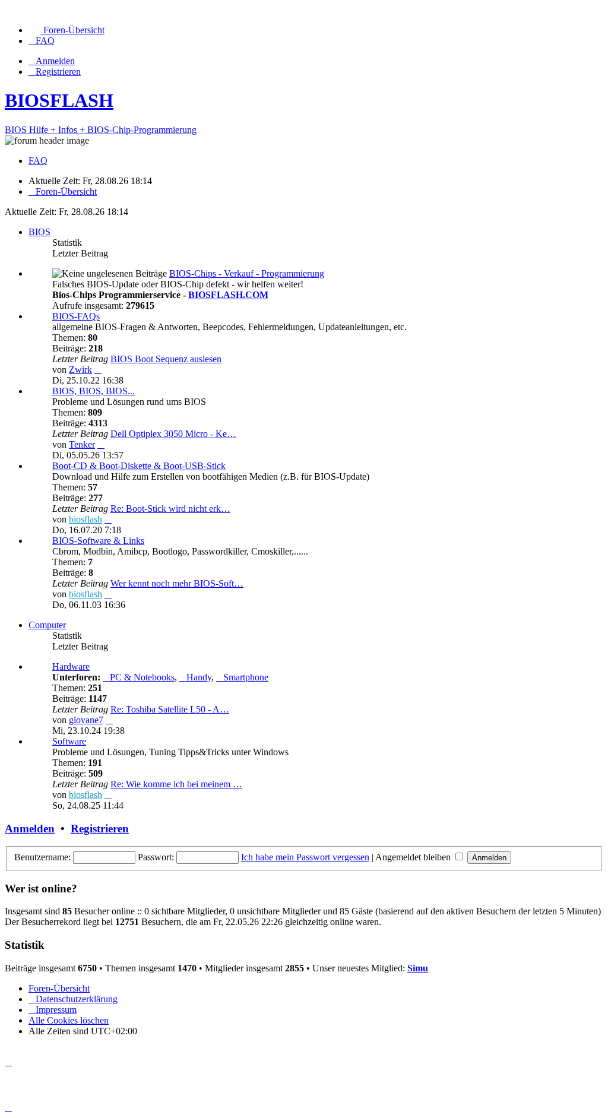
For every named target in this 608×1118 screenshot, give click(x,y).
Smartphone (245, 677)
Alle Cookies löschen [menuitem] (68, 1020)
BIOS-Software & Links (98, 541)
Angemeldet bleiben (414, 857)
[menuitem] (66, 30)
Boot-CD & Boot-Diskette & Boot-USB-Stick (139, 466)
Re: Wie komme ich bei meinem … (176, 784)
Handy (198, 677)
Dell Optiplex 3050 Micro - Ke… (173, 434)
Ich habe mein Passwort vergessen (305, 857)
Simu (417, 968)
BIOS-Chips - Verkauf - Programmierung (246, 273)
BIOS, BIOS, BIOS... (93, 391)
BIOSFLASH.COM (228, 295)
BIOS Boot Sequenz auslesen (165, 359)
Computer (47, 625)
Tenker (82, 444)
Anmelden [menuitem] (55, 61)
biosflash (85, 519)
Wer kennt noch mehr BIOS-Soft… (176, 583)
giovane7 (86, 720)
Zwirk (80, 370)
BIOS (39, 232)
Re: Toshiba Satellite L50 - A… (169, 709)
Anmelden (30, 828)
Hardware (71, 666)
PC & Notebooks (142, 677)
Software (69, 741)
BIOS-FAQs (76, 316)
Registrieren (100, 828)
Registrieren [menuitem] (58, 71)
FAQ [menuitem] (38, 161)
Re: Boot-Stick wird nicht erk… (170, 508)
